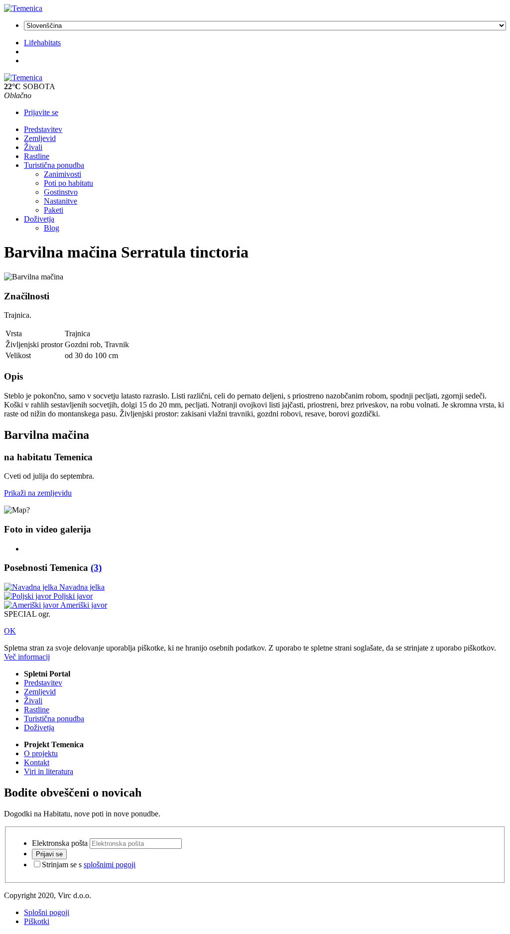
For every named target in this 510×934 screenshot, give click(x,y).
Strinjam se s (88, 864)
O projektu (41, 753)
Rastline (36, 156)
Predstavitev (43, 129)
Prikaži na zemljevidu (38, 493)
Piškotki (36, 921)
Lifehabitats (42, 42)
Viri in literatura (48, 771)
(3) (96, 567)
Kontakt (36, 762)
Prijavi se (49, 854)
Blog (51, 228)
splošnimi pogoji (109, 864)
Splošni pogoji (46, 912)
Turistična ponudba (54, 165)
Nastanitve (60, 201)
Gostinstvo (61, 192)
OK (10, 631)
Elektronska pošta (60, 843)
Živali (33, 147)
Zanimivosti (62, 174)
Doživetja (39, 219)
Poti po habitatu (68, 183)
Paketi (53, 210)
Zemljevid (40, 138)
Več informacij (27, 657)
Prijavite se (41, 112)
